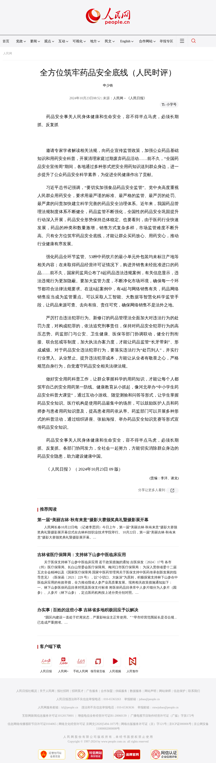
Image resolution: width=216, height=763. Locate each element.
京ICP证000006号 (180, 724)
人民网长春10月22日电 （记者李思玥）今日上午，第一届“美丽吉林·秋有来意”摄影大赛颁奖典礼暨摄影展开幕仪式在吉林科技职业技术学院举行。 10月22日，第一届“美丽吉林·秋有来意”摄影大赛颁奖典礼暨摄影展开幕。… (107, 532)
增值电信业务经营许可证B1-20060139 (102, 715)
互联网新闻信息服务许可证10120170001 (48, 715)
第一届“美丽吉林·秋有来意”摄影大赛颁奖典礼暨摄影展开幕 (92, 519)
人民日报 (46, 671)
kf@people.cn (69, 707)
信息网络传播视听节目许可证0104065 (32, 724)
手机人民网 (80, 671)
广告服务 (92, 691)
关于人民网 (47, 691)
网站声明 (150, 691)
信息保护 (179, 691)
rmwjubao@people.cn (165, 707)
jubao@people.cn (149, 699)
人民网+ (63, 671)
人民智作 (132, 671)
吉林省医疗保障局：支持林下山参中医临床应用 (81, 554)
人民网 (7, 53)
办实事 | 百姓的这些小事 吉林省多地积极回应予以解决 (87, 609)
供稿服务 (121, 691)
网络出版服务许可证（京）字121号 (144, 724)
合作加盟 (107, 691)
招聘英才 (78, 691)
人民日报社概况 (26, 691)
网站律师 (165, 691)
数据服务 (136, 691)
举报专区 (166, 41)
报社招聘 (63, 691)
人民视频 (115, 671)
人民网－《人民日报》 (130, 98)
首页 (6, 41)
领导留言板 (97, 671)
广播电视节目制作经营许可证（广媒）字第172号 (162, 715)
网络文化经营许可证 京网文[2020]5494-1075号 (89, 724)
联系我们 (194, 691)
